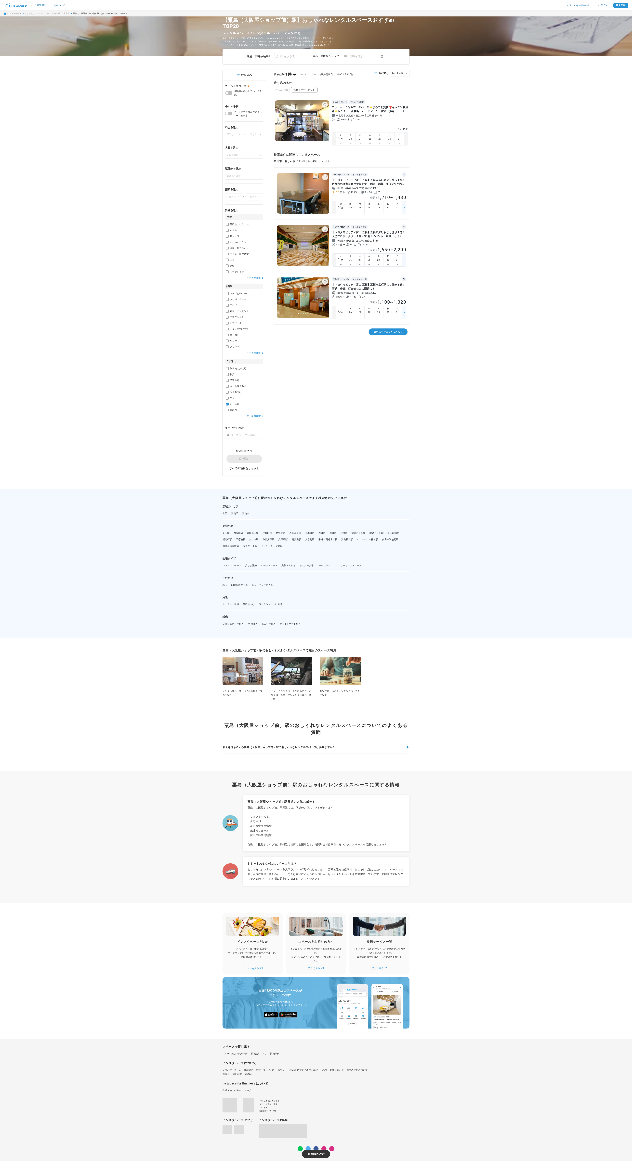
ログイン (602, 5)
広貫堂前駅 (295, 533)
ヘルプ (61, 5)
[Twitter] (308, 1148)
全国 (225, 513)
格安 (225, 585)
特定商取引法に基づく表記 (304, 1070)
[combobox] (329, 56)
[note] (331, 1148)
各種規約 (248, 1070)
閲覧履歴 (41, 5)
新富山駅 (296, 539)
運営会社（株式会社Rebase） (238, 1074)
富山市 (67, 13)
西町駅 (322, 533)
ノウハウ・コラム (232, 1070)
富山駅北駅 (347, 539)
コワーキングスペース (350, 565)
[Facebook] (316, 1148)
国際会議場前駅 (231, 546)
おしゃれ (280, 90)
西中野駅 (280, 533)
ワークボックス (326, 565)
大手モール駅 (250, 546)
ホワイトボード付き (290, 623)
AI (404, 174)
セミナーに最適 (231, 604)
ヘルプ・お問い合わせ (332, 1070)
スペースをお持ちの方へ (235, 1053)
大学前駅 (310, 539)
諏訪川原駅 (269, 539)
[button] (316, 749)
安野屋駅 (283, 539)
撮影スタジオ (288, 565)
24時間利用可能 (239, 585)
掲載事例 (274, 1053)
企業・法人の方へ (232, 1090)
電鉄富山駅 (253, 533)
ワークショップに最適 (270, 604)
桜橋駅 (344, 533)
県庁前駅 (240, 539)
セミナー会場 (307, 565)
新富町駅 (227, 539)
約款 (258, 1070)
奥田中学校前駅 (390, 539)
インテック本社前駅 (367, 539)
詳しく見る (314, 968)
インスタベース (14, 13)
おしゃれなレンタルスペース (38, 13)
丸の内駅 (254, 539)
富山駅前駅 (393, 533)
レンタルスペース (232, 565)
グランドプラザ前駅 (271, 546)
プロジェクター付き (233, 623)
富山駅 (226, 533)
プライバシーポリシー (275, 1070)
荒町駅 (333, 533)
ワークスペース (269, 565)
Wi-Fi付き (253, 623)
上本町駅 (310, 533)
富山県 (57, 13)
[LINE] (300, 1148)
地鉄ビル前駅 (376, 533)
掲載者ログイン (259, 1053)
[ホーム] (16, 5)
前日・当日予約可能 (262, 585)
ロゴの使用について (357, 1070)
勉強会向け (249, 604)
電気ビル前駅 (358, 533)
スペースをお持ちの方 (578, 5)
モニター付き (269, 623)
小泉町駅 (267, 533)
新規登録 (620, 5)
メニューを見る (251, 968)
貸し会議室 (251, 565)
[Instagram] (324, 1148)
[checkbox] (227, 224)
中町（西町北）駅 (327, 539)
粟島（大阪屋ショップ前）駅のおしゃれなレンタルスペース (100, 13)
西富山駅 (238, 533)
